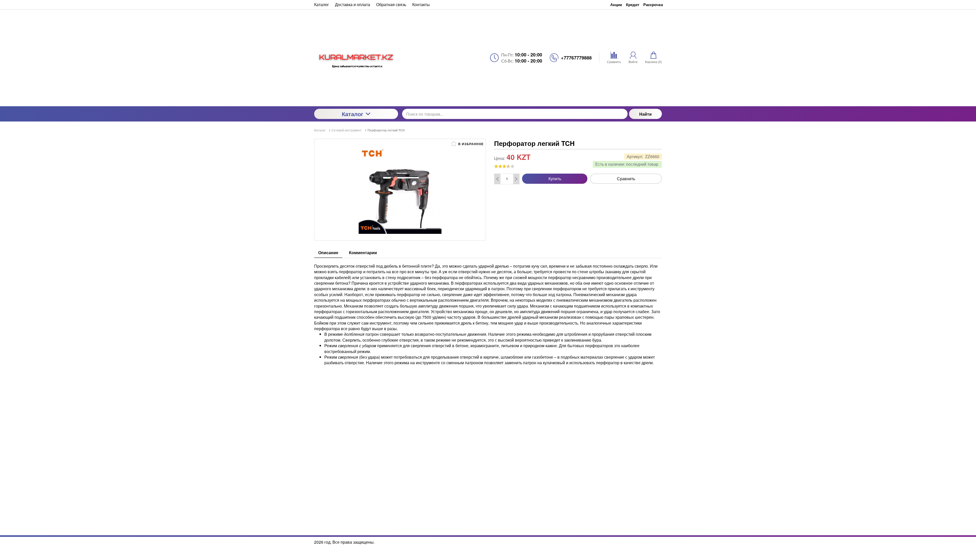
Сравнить (626, 178)
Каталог (352, 114)
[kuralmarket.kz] (356, 58)
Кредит (632, 4)
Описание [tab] (328, 252)
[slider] (504, 166)
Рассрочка (653, 4)
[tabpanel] (488, 312)
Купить (554, 178)
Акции (616, 4)
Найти (645, 114)
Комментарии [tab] (363, 252)
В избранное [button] (470, 144)
